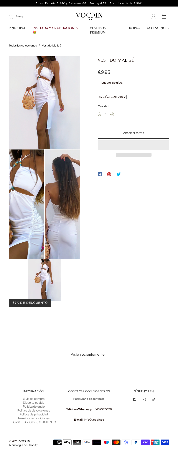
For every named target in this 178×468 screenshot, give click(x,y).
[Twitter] (119, 174)
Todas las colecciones (23, 45)
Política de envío (34, 406)
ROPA (133, 28)
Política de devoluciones (33, 410)
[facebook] (135, 399)
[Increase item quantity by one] (112, 114)
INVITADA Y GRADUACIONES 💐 (55, 30)
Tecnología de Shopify (23, 445)
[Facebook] (99, 174)
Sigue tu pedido (33, 403)
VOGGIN (24, 441)
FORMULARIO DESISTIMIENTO (34, 422)
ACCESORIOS (157, 28)
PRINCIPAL (17, 28)
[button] (133, 145)
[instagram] (144, 399)
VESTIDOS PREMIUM (98, 30)
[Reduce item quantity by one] (99, 114)
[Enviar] (13, 16)
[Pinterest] (109, 174)
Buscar (20, 16)
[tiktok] (154, 399)
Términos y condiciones (34, 418)
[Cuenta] (153, 16)
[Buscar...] (112, 97)
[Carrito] (164, 17)
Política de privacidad (34, 414)
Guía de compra (33, 399)
